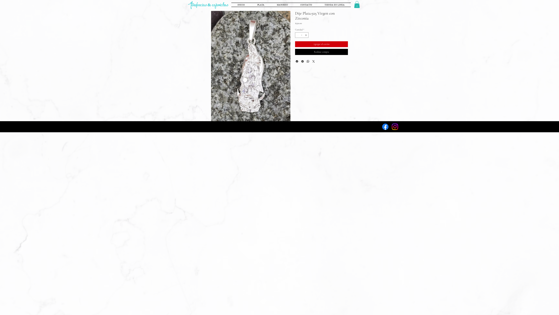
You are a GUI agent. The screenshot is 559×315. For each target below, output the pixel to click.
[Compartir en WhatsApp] (308, 61)
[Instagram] (395, 127)
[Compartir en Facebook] (297, 61)
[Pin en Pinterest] (302, 61)
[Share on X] (313, 61)
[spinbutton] (301, 35)
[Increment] (306, 35)
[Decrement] (297, 35)
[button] (261, 5)
